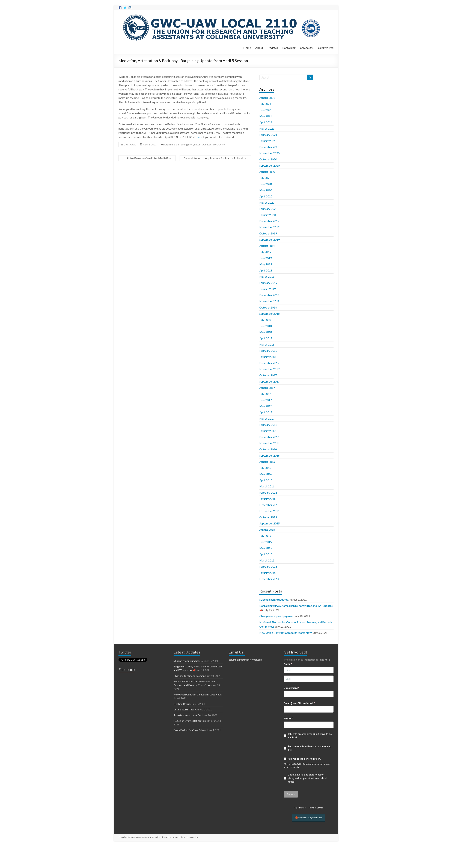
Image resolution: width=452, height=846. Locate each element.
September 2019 (269, 239)
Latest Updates (203, 144)
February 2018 (268, 350)
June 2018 (265, 326)
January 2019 (267, 289)
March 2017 (266, 418)
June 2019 (265, 258)
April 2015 (265, 554)
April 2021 (265, 122)
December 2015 (269, 504)
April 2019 (265, 270)
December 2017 (269, 363)
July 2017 (265, 393)
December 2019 (269, 221)
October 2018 (268, 307)
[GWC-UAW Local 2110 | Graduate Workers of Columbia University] (222, 14)
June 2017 (265, 400)
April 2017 (265, 412)
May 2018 (265, 332)
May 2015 (265, 548)
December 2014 (269, 579)
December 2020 (269, 147)
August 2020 (267, 171)
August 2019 (267, 245)
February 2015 (268, 566)
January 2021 (267, 140)
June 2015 (265, 541)
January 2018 (267, 356)
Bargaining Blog (184, 144)
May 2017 (265, 406)
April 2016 (265, 480)
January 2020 (267, 214)
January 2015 (267, 572)
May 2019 (265, 264)
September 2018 (269, 313)
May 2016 (265, 474)
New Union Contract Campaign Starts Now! (286, 632)
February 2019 (268, 282)
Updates (272, 47)
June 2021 (265, 110)
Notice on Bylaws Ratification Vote (193, 720)
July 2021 (265, 103)
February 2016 (268, 492)
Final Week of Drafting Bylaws (190, 730)
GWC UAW (130, 144)
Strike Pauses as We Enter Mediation (147, 158)
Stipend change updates (273, 599)
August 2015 (267, 529)
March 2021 (266, 128)
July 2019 (265, 252)
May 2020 (265, 190)
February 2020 (268, 208)
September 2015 (269, 523)
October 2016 (268, 449)
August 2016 (267, 461)
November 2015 (269, 511)
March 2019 (266, 276)
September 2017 (269, 381)
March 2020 (266, 202)
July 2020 (265, 177)
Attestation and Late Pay (187, 715)
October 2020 (268, 159)
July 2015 (265, 535)
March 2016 (266, 486)
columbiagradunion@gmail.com (245, 659)
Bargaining (289, 47)
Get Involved (326, 47)
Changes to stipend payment (276, 616)
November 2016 (269, 443)
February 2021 (268, 134)
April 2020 (265, 196)
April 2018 (265, 338)
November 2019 (269, 227)
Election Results (183, 703)
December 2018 (269, 295)
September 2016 (269, 455)
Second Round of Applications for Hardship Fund (215, 158)
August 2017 (267, 387)
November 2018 (269, 301)
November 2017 (269, 369)
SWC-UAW (219, 144)
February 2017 (268, 424)
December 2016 (269, 437)
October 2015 (268, 517)
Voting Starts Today (185, 709)
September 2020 (269, 165)
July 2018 (265, 319)
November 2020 (269, 153)
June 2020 (265, 184)
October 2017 (268, 375)
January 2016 (267, 498)
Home (247, 47)
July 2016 (265, 467)
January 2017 (267, 430)
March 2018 (266, 344)
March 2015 (266, 560)
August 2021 (267, 97)
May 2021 (265, 116)
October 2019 (268, 233)
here (327, 659)
